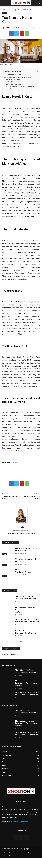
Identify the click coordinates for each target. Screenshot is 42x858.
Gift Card (14, 654)
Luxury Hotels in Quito (13, 74)
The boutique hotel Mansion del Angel (18, 77)
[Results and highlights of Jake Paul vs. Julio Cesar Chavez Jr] (8, 634)
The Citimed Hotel (14, 82)
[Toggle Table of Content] (34, 71)
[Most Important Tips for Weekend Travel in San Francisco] (8, 573)
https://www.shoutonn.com (21, 530)
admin (9, 27)
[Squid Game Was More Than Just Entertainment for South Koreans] (8, 622)
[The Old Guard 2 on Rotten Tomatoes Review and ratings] (8, 599)
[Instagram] (21, 837)
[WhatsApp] (27, 33)
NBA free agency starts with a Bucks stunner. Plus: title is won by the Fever (27, 610)
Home (4, 10)
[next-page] (7, 580)
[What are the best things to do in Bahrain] (8, 562)
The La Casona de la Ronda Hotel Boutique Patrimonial (22, 88)
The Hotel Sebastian (12, 80)
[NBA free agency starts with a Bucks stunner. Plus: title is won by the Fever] (8, 611)
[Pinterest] (22, 33)
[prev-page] (3, 580)
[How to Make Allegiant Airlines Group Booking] (8, 551)
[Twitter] (16, 33)
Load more (20, 642)
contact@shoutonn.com (19, 822)
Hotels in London (19, 462)
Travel (10, 10)
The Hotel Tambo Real (16, 84)
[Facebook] (11, 33)
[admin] (3, 28)
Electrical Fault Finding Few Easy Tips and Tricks (10, 498)
